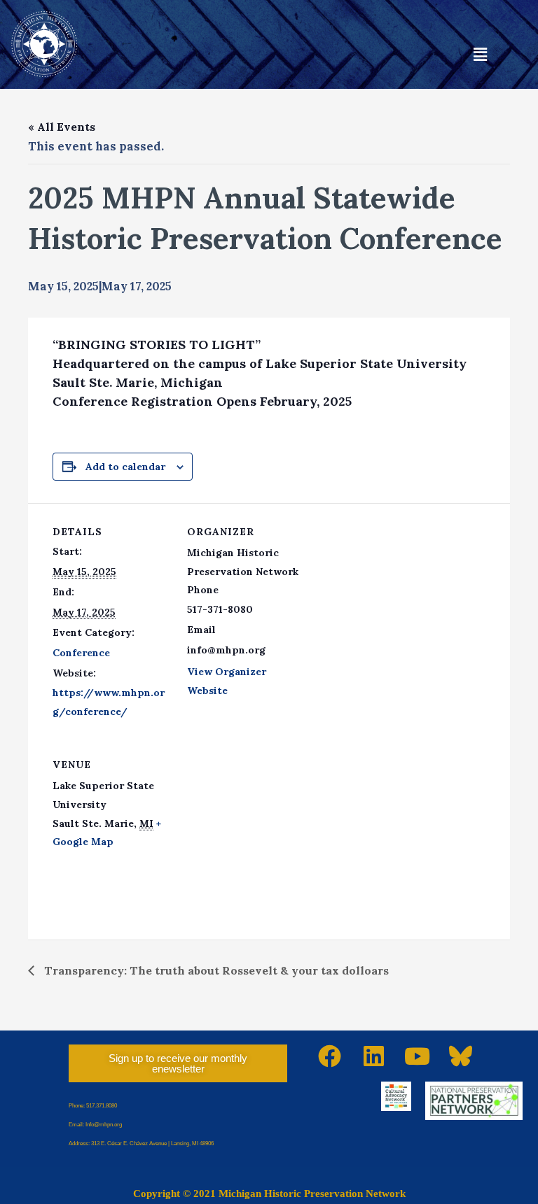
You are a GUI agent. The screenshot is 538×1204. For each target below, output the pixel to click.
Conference (81, 652)
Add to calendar (125, 466)
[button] (480, 55)
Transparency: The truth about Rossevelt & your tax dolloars (215, 970)
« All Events (61, 127)
